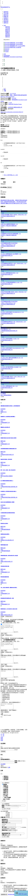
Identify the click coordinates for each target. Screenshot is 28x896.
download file (4, 135)
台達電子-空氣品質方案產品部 (9, 225)
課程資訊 (6, 19)
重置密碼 (3, 751)
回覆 (6, 664)
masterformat (7, 55)
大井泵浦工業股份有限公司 (15, 107)
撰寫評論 (9, 187)
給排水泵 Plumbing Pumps (15, 104)
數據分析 (6, 16)
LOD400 (24, 203)
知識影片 (6, 18)
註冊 (9, 767)
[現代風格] (9, 813)
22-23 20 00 (13, 93)
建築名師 (6, 21)
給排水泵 (10, 203)
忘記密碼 (3, 764)
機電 (14, 203)
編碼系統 (6, 11)
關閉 (2, 860)
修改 (6, 650)
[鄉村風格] (9, 815)
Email (16, 749)
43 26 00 (14, 98)
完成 (8, 836)
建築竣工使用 (6, 699)
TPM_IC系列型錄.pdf (11, 175)
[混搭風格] (9, 817)
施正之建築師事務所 (6, 395)
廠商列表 (6, 15)
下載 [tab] (5, 90)
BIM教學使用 (5, 694)
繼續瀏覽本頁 (4, 894)
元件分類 (6, 13)
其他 (3, 700)
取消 (2, 633)
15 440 (10, 102)
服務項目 (6, 22)
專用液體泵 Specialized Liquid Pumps (13, 56)
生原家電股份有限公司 (7, 255)
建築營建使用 (6, 697)
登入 (2, 765)
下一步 (3, 800)
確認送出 (7, 711)
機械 (7, 203)
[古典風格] (9, 814)
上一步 (3, 808)
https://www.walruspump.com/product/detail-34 (12, 112)
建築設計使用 (6, 696)
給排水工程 (19, 203)
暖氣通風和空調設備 (6, 200)
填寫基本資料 (11, 894)
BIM (5, 54)
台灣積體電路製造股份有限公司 (9, 330)
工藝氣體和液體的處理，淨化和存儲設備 (14, 201)
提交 (6, 633)
